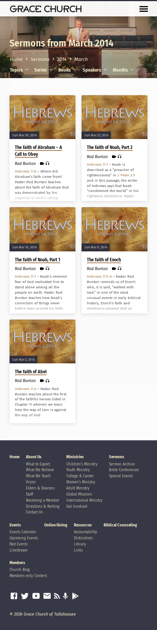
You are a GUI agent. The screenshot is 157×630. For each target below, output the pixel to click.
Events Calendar (23, 531)
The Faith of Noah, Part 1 (37, 259)
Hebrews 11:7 (97, 164)
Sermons (40, 59)
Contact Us (34, 512)
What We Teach (38, 475)
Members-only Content (28, 575)
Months (121, 70)
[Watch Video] (41, 164)
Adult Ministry (78, 488)
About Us (34, 456)
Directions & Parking (42, 506)
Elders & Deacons (40, 488)
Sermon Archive (122, 464)
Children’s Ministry (82, 464)
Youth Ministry (78, 469)
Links (78, 550)
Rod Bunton (25, 163)
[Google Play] (75, 596)
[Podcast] (65, 596)
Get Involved (76, 506)
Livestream (18, 550)
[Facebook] (14, 596)
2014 (62, 59)
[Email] (47, 596)
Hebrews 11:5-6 (99, 276)
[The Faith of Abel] (42, 341)
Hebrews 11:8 (25, 171)
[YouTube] (36, 596)
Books (65, 70)
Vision (31, 482)
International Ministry (84, 500)
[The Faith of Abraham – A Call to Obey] (42, 117)
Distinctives (83, 538)
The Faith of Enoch (104, 259)
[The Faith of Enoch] (114, 229)
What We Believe (40, 469)
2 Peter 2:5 (126, 175)
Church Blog (20, 569)
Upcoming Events (24, 538)
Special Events (121, 475)
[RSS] (57, 596)
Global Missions (79, 494)
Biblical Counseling (120, 525)
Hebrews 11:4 (25, 389)
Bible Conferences (124, 469)
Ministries (75, 456)
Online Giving (55, 525)
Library (80, 544)
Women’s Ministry (80, 482)
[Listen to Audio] (47, 163)
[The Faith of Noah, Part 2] (114, 117)
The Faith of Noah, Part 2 (110, 147)
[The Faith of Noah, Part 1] (42, 229)
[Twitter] (25, 596)
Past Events (18, 544)
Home (16, 59)
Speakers (93, 70)
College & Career (80, 475)
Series (41, 70)
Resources (83, 525)
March (81, 59)
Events (15, 525)
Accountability (85, 531)
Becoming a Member (42, 500)
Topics (17, 70)
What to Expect (38, 464)
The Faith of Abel (30, 371)
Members (17, 562)
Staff (29, 494)
